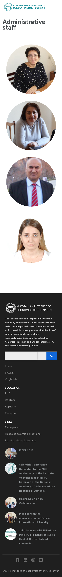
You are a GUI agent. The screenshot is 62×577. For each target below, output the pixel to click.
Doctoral (10, 399)
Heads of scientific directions (23, 433)
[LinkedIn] (25, 560)
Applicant (10, 406)
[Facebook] (17, 560)
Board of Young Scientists (20, 440)
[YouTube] (41, 560)
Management (13, 427)
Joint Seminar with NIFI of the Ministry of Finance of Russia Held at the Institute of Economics (37, 537)
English (9, 366)
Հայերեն (11, 379)
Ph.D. (8, 393)
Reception (11, 413)
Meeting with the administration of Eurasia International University (34, 518)
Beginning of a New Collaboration (31, 501)
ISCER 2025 (26, 450)
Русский (9, 372)
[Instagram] (33, 560)
